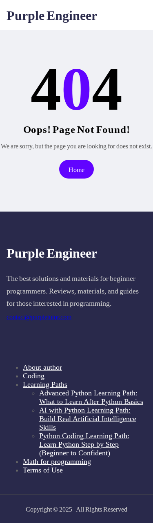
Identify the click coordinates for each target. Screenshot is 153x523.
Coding (33, 376)
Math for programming (57, 461)
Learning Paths (45, 384)
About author (42, 367)
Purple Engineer (52, 15)
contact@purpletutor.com (39, 316)
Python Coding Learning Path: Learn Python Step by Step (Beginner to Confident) (84, 444)
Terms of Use (43, 470)
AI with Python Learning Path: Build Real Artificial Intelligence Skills (87, 418)
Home (76, 169)
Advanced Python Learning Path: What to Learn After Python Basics (91, 397)
